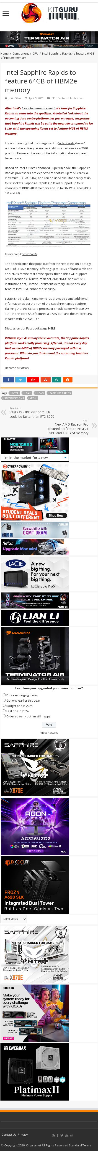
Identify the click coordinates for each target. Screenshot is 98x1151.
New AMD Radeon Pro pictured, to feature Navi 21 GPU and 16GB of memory (68, 427)
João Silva (15, 98)
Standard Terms (80, 1145)
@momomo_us (41, 298)
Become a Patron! (17, 368)
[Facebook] (57, 1135)
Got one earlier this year (23, 700)
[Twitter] (62, 1135)
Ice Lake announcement (38, 108)
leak (28, 393)
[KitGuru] (49, 11)
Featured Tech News (70, 98)
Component (21, 53)
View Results (49, 732)
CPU (35, 53)
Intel (15, 393)
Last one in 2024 (17, 711)
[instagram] (71, 1135)
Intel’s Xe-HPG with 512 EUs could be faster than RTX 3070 (32, 413)
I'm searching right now (22, 695)
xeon (33, 398)
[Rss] (53, 1135)
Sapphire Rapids (60, 393)
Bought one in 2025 (19, 706)
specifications (14, 398)
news (40, 393)
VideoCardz (66, 143)
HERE (51, 328)
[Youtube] (66, 1135)
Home (4, 53)
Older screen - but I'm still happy (28, 716)
